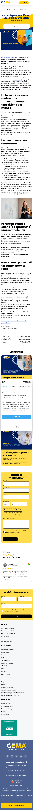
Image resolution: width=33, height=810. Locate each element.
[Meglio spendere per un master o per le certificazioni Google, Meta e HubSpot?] (16, 439)
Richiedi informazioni (16, 806)
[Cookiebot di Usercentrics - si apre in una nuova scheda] (23, 382)
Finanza (3, 711)
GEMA (8, 9)
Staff (2, 658)
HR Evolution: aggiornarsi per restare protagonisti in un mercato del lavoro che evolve (9, 339)
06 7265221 (24, 2)
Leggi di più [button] (6, 579)
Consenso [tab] (5, 386)
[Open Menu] (31, 2)
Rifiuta (17, 427)
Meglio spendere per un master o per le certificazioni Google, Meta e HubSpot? (16, 454)
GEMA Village (5, 666)
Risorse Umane (5, 703)
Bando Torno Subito (7, 639)
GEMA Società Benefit (8, 649)
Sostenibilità (5, 714)
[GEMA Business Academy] (5, 2)
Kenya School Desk (7, 687)
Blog (15, 9)
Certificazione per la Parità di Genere (12, 693)
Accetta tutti (16, 416)
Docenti (3, 655)
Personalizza (15, 422)
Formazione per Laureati (8, 628)
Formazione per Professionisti (10, 631)
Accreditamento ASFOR (8, 690)
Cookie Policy (22, 776)
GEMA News (23, 9)
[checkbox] (16, 512)
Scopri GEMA (5, 652)
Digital (3, 717)
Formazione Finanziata (8, 633)
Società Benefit (17, 80)
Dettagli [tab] (13, 386)
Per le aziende (5, 636)
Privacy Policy (15, 533)
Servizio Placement (7, 642)
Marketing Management (8, 709)
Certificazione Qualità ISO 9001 (10, 695)
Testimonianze (5, 660)
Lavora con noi (5, 674)
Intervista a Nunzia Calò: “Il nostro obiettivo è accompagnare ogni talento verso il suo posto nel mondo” (23, 339)
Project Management (7, 706)
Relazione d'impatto (7, 663)
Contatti (4, 671)
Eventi (3, 684)
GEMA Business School (8, 58)
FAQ (2, 669)
